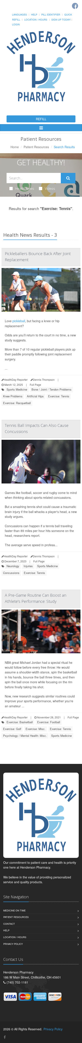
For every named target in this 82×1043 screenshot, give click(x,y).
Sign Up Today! (61, 19)
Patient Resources (36, 147)
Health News (24, 188)
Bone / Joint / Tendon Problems (51, 389)
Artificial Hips (35, 396)
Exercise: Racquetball (17, 403)
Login (16, 24)
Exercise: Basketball (20, 722)
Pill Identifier (50, 14)
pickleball (18, 321)
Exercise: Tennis (58, 396)
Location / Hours (35, 19)
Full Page (35, 384)
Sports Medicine (17, 389)
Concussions (11, 573)
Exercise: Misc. (35, 729)
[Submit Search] (68, 178)
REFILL (41, 119)
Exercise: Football (48, 722)
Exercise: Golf (12, 729)
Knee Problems (13, 396)
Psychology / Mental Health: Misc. (25, 736)
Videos (50, 188)
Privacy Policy (13, 944)
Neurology (13, 566)
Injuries (28, 566)
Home (14, 147)
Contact (9, 923)
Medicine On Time (14, 910)
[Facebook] (75, 6)
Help (34, 14)
